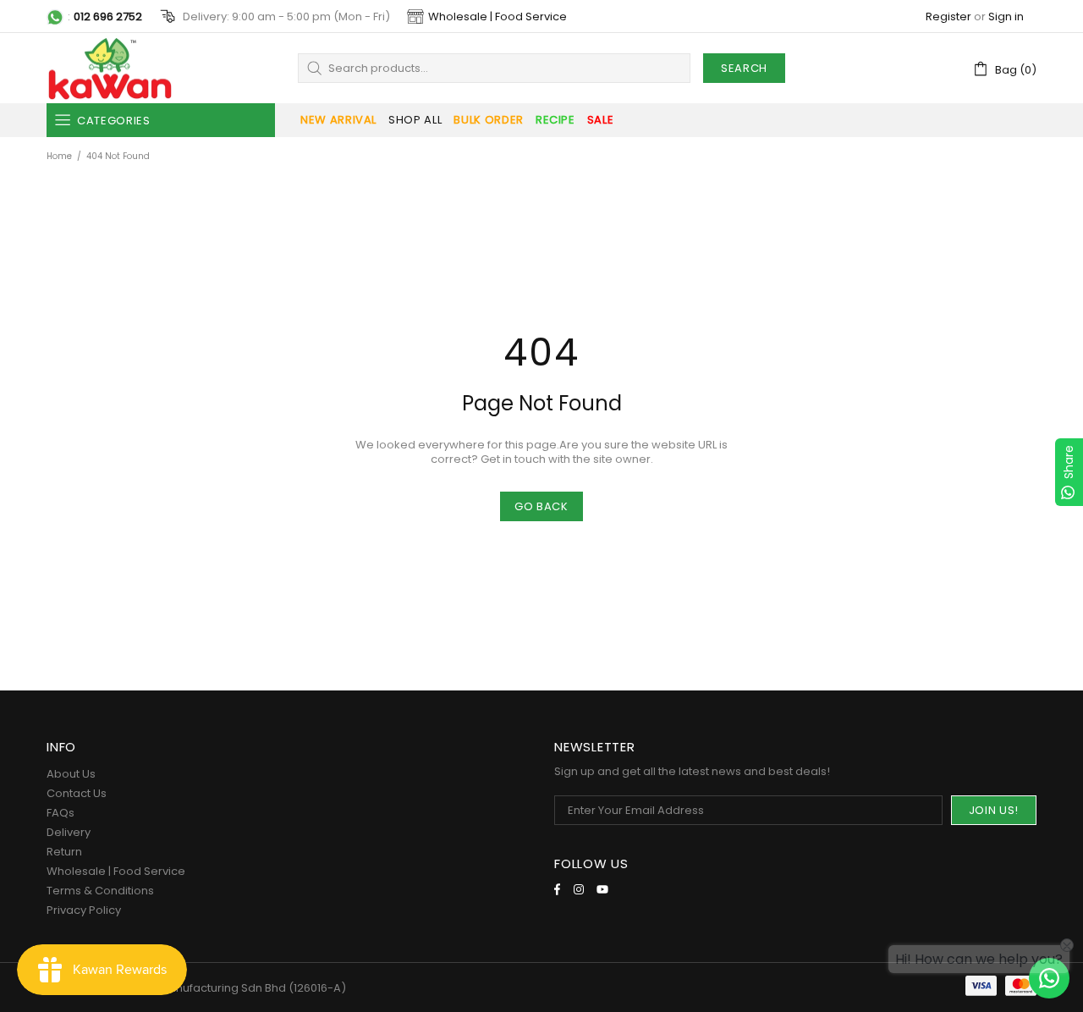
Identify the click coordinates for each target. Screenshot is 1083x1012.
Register (948, 16)
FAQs (60, 813)
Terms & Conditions (100, 890)
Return (64, 851)
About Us (71, 774)
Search (744, 68)
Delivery (69, 832)
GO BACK (541, 506)
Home (59, 156)
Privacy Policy (84, 910)
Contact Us (77, 793)
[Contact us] (1049, 978)
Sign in (1006, 16)
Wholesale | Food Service (497, 16)
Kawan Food (110, 68)
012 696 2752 (108, 16)
